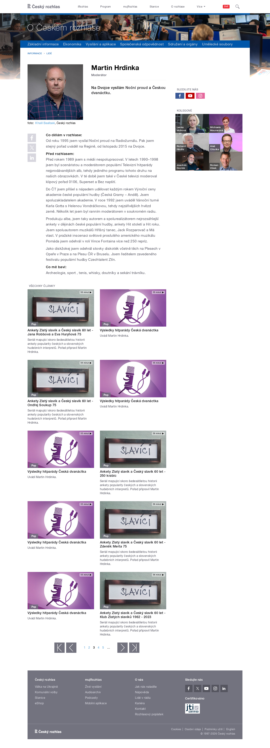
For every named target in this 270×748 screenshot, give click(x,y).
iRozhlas (83, 6)
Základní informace (43, 44)
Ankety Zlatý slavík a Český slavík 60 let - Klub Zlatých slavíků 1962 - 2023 (133, 615)
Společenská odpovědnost (142, 44)
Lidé (49, 53)
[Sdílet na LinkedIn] (32, 157)
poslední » (134, 648)
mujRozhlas (130, 6)
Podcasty (91, 697)
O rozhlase (178, 6)
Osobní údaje (193, 729)
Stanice (154, 6)
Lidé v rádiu (143, 697)
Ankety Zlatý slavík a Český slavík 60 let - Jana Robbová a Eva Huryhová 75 (60, 332)
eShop (39, 703)
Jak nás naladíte (146, 686)
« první (59, 648)
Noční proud (136, 87)
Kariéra (140, 703)
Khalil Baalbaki (45, 123)
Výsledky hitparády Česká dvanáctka (129, 330)
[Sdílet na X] (32, 148)
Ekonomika (72, 44)
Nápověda (142, 692)
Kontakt (140, 709)
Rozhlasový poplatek (149, 714)
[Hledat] (237, 6)
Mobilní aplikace (96, 703)
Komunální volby (46, 692)
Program (105, 6)
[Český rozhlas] (44, 6)
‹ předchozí (71, 648)
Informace (35, 53)
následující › (122, 648)
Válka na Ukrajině (46, 686)
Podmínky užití (214, 729)
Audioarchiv (93, 692)
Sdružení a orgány (183, 44)
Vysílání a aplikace (101, 44)
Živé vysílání (93, 686)
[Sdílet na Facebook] (32, 138)
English (230, 729)
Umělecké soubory (217, 44)
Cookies (176, 729)
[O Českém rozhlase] (135, 26)
